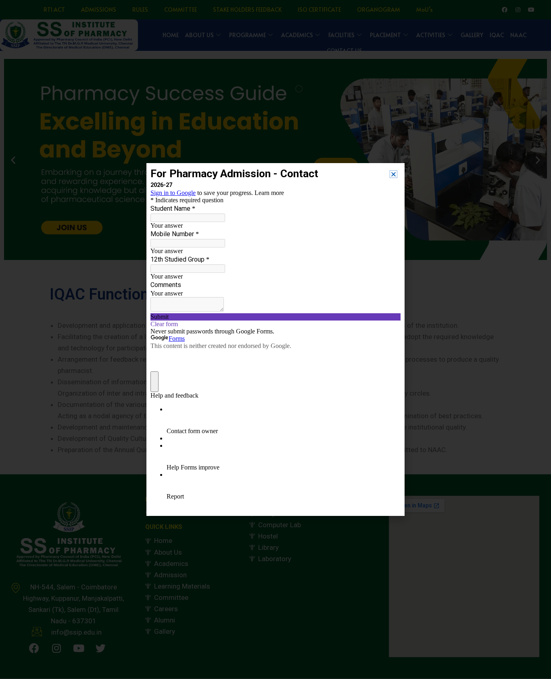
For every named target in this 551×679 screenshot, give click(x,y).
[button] (393, 174)
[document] (275, 339)
